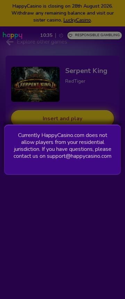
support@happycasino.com (79, 156)
